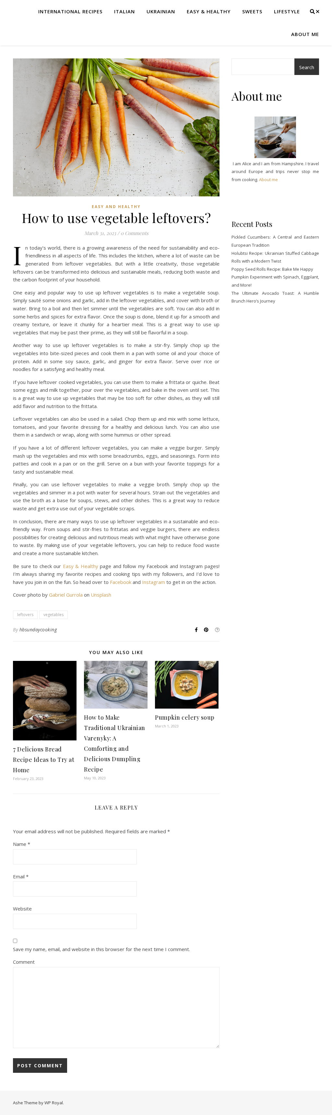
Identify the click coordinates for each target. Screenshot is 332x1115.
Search (306, 67)
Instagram (153, 582)
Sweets (252, 11)
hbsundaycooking (38, 629)
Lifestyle (287, 11)
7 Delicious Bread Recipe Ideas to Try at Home (43, 759)
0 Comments (134, 233)
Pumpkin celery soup (185, 717)
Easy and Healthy (116, 206)
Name (21, 844)
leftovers (25, 614)
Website (22, 908)
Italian (124, 11)
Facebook (120, 582)
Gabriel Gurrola (66, 594)
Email (21, 876)
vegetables (53, 614)
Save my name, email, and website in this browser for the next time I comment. (101, 949)
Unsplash (101, 594)
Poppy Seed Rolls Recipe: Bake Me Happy (272, 269)
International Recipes (70, 11)
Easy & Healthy (209, 11)
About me (305, 34)
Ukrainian (161, 11)
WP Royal (53, 1103)
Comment (24, 962)
